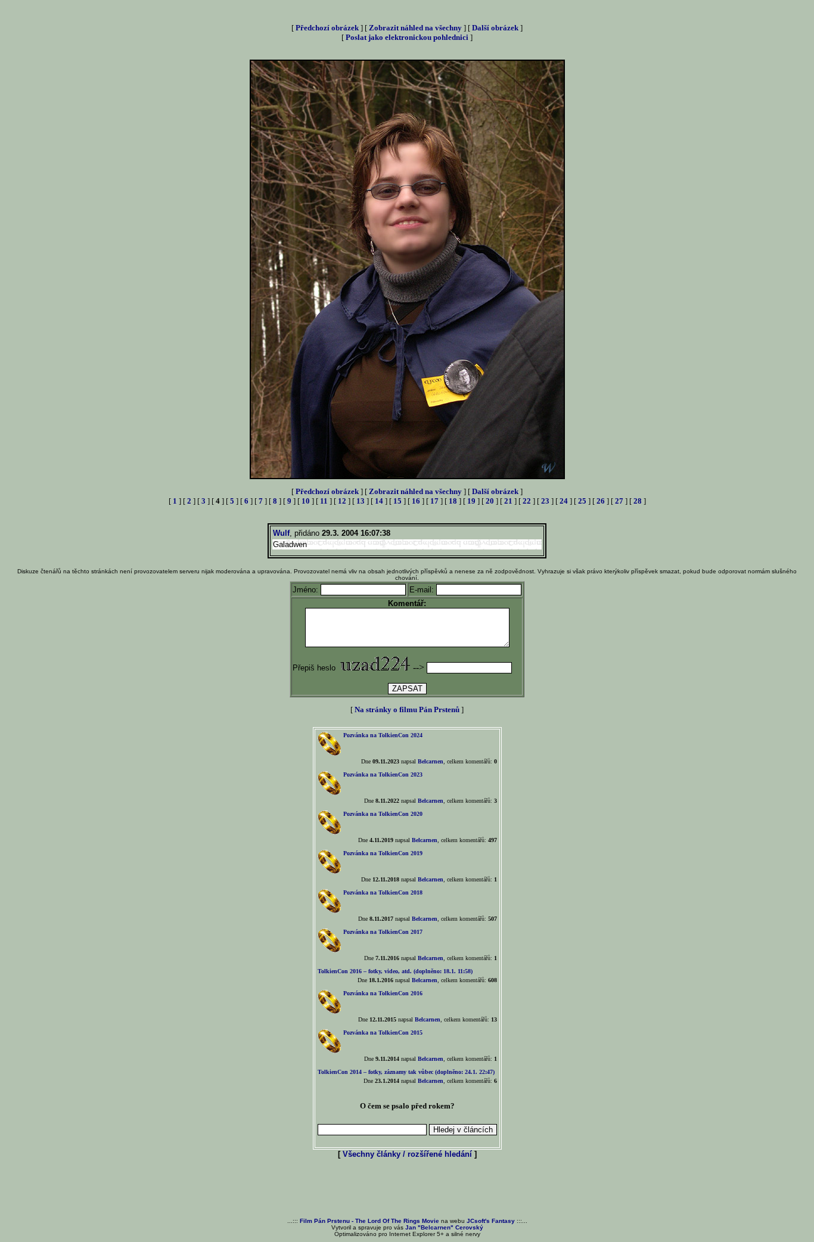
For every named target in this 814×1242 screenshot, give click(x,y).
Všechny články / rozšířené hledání (407, 1154)
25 (582, 500)
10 (306, 500)
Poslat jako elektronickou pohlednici (407, 37)
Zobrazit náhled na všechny (415, 27)
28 (637, 500)
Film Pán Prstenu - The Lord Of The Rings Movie (369, 1221)
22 (527, 500)
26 (600, 500)
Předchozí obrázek (327, 27)
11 (324, 500)
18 (453, 500)
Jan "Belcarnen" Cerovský (444, 1227)
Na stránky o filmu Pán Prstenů (407, 709)
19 (471, 500)
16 (416, 500)
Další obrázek (495, 27)
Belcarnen (430, 761)
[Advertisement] (407, 1189)
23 (545, 500)
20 (490, 500)
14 (379, 500)
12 (342, 500)
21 (508, 500)
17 (434, 500)
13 (360, 500)
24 (564, 500)
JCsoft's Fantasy (491, 1221)
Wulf (281, 533)
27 (619, 500)
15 (397, 500)
